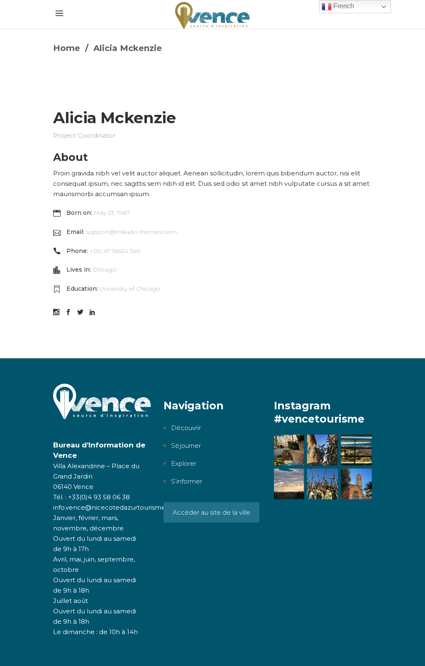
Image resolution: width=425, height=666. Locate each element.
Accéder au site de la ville (211, 512)
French (343, 6)
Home (66, 48)
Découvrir (186, 428)
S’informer (186, 481)
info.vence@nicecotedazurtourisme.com (117, 507)
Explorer (183, 463)
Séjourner (186, 446)
